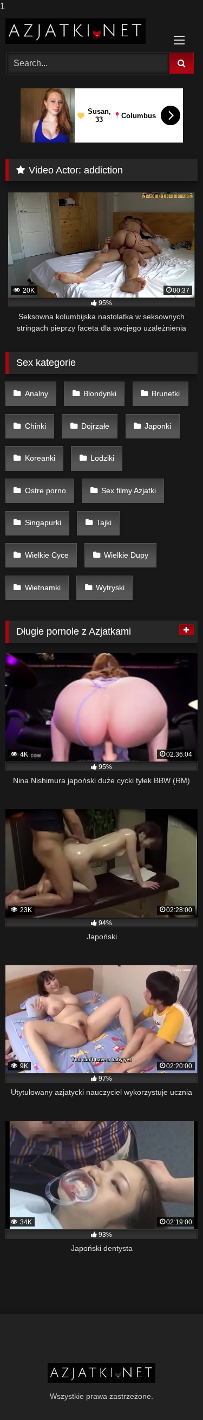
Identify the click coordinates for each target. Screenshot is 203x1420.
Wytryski (110, 587)
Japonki (158, 426)
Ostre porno (45, 490)
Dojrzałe (95, 426)
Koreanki (40, 458)
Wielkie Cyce (47, 555)
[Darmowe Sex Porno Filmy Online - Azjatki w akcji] (83, 31)
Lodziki (102, 458)
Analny (36, 393)
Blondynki (99, 393)
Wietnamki (43, 587)
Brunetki (166, 393)
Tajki (104, 522)
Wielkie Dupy (126, 555)
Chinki (35, 426)
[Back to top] (169, 1390)
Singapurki (43, 522)
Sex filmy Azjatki (128, 490)
